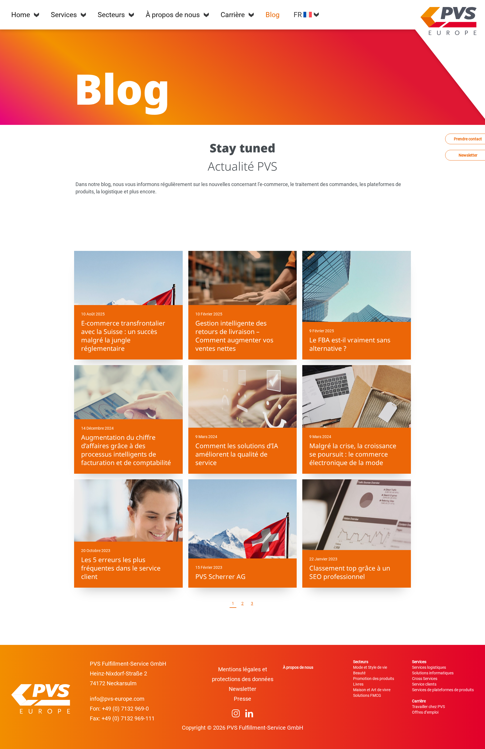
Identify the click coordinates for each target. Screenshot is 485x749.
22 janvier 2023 (323, 559)
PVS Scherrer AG (220, 576)
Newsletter (242, 689)
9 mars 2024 (206, 436)
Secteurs (111, 15)
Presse (242, 698)
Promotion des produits (373, 678)
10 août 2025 (93, 314)
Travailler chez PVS (428, 706)
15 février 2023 (208, 567)
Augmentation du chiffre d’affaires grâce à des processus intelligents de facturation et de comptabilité (126, 450)
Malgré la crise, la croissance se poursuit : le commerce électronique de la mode (352, 454)
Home (20, 15)
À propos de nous (173, 15)
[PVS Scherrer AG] (242, 533)
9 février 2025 (321, 331)
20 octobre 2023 (95, 550)
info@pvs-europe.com (117, 698)
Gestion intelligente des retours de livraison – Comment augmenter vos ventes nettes (234, 336)
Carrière (233, 15)
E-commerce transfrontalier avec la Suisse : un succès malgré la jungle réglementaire (123, 336)
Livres (358, 684)
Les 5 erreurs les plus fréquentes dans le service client (121, 568)
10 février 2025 (208, 314)
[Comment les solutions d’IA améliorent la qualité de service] (242, 419)
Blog (273, 15)
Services (64, 15)
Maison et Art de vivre (371, 690)
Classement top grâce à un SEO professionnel (349, 572)
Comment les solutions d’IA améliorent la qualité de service (236, 454)
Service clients (424, 684)
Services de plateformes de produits (443, 690)
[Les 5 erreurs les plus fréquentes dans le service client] (128, 533)
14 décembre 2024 (97, 428)
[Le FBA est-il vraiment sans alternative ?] (356, 305)
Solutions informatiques (433, 673)
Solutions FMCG (367, 695)
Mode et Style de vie (370, 667)
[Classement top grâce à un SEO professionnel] (356, 533)
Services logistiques (429, 667)
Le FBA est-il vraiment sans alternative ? (349, 344)
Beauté (359, 673)
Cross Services (424, 678)
